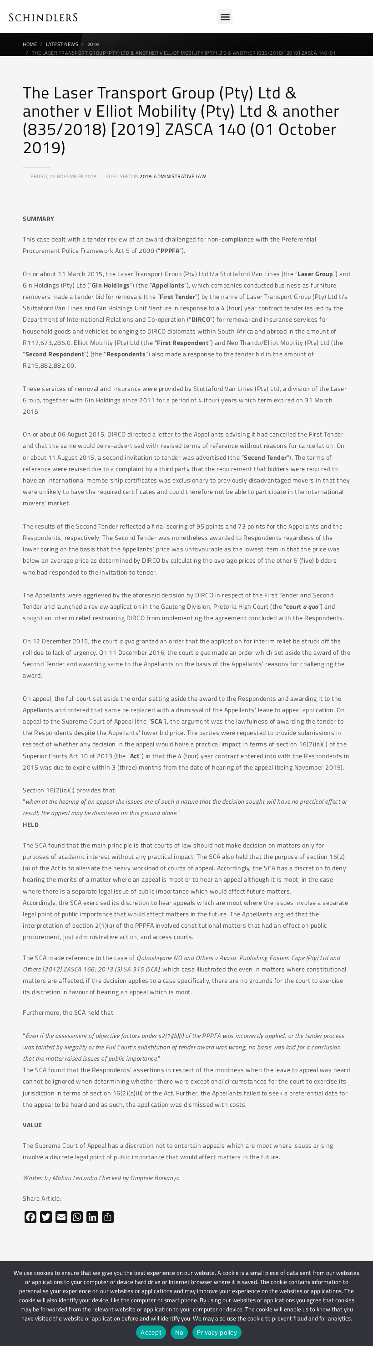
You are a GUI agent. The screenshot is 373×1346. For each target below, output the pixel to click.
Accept (151, 1332)
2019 (145, 176)
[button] (224, 16)
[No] (361, 1303)
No (179, 1332)
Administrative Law (180, 176)
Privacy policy (217, 1332)
